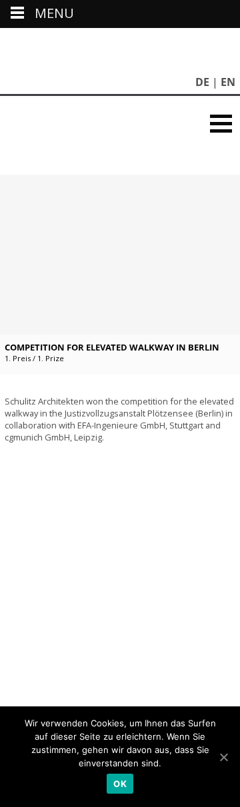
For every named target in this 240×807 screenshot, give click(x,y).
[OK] (223, 757)
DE (202, 82)
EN (228, 82)
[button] (221, 123)
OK (120, 783)
